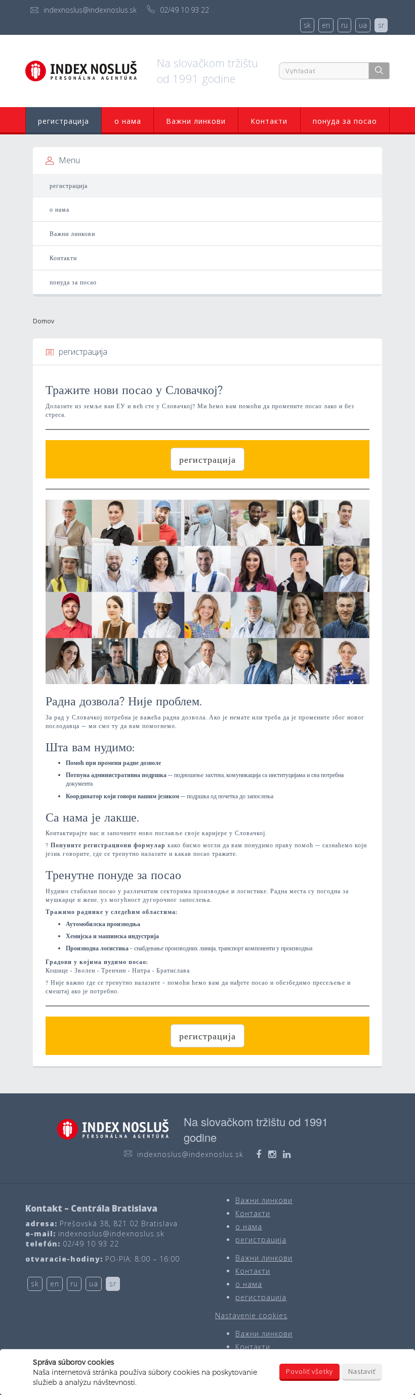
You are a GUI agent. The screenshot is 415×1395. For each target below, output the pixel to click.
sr (381, 25)
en (326, 25)
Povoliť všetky (309, 1371)
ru (344, 25)
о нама (127, 121)
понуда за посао (345, 121)
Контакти (269, 121)
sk (307, 25)
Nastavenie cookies (251, 1315)
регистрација (63, 121)
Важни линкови (196, 121)
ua (363, 25)
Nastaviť (362, 1371)
